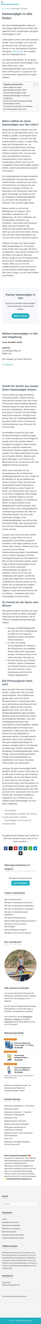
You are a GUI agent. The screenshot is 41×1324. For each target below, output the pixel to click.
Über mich (8, 1139)
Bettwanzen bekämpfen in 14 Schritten (19, 1106)
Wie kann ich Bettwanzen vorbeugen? (19, 909)
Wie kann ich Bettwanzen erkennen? (18, 903)
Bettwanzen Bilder (11, 1109)
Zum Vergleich (20, 883)
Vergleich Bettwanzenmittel (13, 1238)
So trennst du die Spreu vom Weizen (17, 106)
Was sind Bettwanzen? (13, 899)
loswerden (8, 1022)
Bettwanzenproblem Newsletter (16, 1124)
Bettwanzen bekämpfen (11, 1225)
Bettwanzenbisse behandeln (15, 1121)
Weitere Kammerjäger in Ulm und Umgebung (16, 97)
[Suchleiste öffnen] (30, 4)
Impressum (6, 1282)
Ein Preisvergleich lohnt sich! (14, 109)
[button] (6, 848)
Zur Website (7, 365)
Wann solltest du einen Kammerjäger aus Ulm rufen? (15, 88)
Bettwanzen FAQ (10, 1118)
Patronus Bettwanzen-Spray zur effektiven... (22, 1069)
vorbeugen (17, 1019)
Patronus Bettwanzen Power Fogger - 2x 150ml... (24, 1044)
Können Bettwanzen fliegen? (15, 930)
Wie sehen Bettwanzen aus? (15, 918)
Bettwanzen (17, 51)
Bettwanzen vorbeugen (11, 1229)
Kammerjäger (10, 810)
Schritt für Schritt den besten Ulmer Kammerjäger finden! (17, 102)
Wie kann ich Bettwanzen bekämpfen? (19, 906)
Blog (8, 8)
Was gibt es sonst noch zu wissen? (17, 933)
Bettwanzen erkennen (10, 1222)
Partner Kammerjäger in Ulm (14, 93)
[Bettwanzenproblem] (10, 4)
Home (4, 8)
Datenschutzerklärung (10, 1285)
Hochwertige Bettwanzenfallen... (21, 1056)
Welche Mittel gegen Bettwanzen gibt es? (20, 921)
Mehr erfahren (20, 316)
